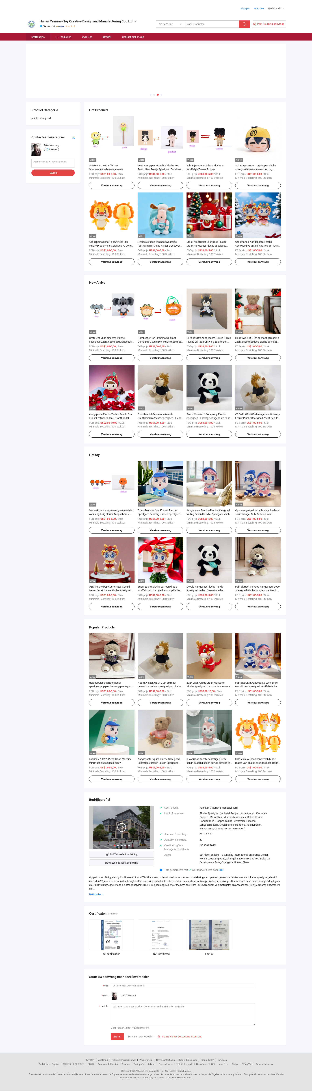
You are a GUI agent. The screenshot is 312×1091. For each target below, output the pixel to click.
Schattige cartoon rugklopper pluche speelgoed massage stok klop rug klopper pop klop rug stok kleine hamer (256, 169)
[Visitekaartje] (73, 137)
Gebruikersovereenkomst (124, 1059)
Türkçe (235, 1064)
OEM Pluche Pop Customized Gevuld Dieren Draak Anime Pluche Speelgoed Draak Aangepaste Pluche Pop (110, 590)
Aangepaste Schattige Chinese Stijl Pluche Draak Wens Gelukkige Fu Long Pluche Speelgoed (110, 245)
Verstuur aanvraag (111, 185)
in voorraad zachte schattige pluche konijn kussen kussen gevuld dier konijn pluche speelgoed (208, 762)
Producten (65, 37)
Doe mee (259, 8)
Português (139, 1064)
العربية (189, 1064)
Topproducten (207, 1059)
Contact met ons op (133, 37)
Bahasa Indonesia (265, 1064)
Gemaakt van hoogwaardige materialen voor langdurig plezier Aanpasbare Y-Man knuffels (111, 514)
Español (114, 1064)
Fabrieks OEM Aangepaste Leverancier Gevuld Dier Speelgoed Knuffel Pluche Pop (256, 686)
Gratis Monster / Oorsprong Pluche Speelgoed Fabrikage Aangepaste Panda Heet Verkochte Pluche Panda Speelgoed (209, 417)
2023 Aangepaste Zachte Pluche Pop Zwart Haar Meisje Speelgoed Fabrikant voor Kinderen (160, 169)
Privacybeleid (145, 1059)
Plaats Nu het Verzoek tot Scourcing (180, 1036)
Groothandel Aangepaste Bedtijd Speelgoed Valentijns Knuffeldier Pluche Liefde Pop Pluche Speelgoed (257, 245)
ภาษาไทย (223, 1064)
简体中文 (67, 1064)
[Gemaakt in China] (49, 7)
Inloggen (245, 8)
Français (102, 1064)
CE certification (111, 954)
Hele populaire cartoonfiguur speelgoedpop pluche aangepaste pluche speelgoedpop (112, 686)
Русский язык (165, 1064)
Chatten (53, 149)
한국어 (179, 1064)
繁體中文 (79, 1064)
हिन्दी (213, 1064)
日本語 (91, 1064)
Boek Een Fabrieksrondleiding (121, 862)
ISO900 (209, 954)
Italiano (151, 1064)
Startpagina (38, 37)
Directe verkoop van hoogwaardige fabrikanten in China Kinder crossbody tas (159, 245)
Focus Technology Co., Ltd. (151, 1070)
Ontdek (107, 37)
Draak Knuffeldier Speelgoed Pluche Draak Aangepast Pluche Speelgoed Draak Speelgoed (206, 245)
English (55, 1064)
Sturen (117, 1036)
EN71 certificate (161, 954)
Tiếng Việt (247, 1064)
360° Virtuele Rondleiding (124, 854)
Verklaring (103, 1059)
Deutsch (126, 1064)
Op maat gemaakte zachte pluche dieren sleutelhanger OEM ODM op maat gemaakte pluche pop (257, 514)
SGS (221, 870)
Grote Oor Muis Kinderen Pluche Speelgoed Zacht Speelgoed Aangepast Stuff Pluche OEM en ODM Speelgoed (111, 341)
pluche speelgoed (41, 118)
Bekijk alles (95, 894)
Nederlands (201, 1064)
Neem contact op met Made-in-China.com (176, 1059)
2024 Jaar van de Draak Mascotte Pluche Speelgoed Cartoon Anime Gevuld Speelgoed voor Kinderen (209, 686)
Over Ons (87, 37)
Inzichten (222, 1059)
